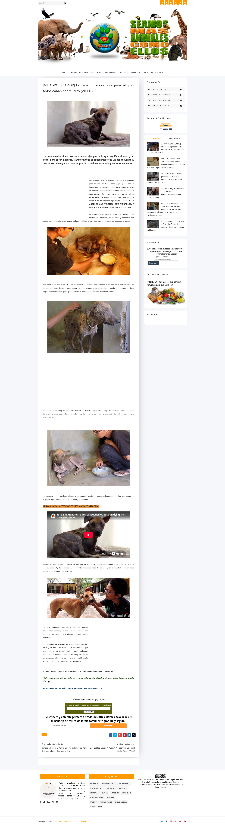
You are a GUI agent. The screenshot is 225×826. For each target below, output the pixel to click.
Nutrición (126, 793)
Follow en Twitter (157, 89)
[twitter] (162, 3)
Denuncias (110, 72)
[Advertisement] (66, 198)
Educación (122, 788)
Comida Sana (124, 784)
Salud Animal (121, 802)
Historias (96, 72)
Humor (105, 793)
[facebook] (166, 3)
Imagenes (115, 793)
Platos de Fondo (97, 797)
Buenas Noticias (79, 72)
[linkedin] (48, 802)
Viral (121, 72)
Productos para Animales (101, 802)
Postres (110, 797)
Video (92, 807)
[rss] (176, 3)
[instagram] (171, 3)
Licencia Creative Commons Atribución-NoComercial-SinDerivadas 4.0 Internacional (161, 784)
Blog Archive (175, 139)
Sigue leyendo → (77, 798)
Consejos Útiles (137, 72)
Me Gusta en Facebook (159, 95)
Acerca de (156, 72)
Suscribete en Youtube (159, 100)
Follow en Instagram (158, 106)
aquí (111, 671)
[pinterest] (185, 3)
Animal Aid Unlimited (98, 218)
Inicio (65, 72)
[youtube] (180, 3)
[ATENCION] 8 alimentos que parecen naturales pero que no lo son (164, 283)
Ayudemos (94, 784)
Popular (156, 139)
